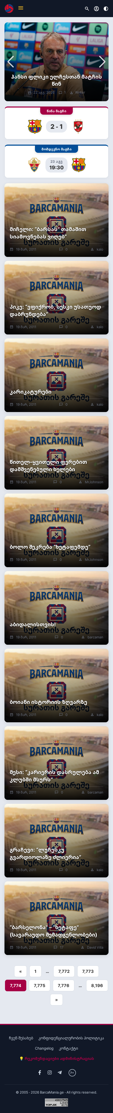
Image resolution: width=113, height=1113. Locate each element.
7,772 (64, 971)
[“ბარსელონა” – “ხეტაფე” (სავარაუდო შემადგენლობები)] (56, 918)
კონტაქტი (68, 1048)
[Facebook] (39, 1072)
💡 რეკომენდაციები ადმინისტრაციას (56, 1058)
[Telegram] (59, 1072)
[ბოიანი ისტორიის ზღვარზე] (56, 685)
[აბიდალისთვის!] (56, 608)
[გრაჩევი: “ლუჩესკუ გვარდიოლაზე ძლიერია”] (56, 840)
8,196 (97, 985)
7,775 (39, 985)
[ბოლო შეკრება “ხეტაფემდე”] (56, 530)
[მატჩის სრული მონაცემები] (56, 123)
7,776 (63, 985)
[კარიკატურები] (56, 375)
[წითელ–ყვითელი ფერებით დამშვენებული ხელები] (56, 453)
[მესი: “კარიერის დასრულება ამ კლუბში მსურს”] (56, 763)
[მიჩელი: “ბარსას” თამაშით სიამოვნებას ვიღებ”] (56, 220)
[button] (21, 8)
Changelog (44, 1048)
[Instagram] (49, 1072)
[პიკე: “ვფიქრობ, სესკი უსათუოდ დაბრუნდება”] (56, 297)
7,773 (88, 971)
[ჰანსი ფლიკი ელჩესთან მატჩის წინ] (56, 61)
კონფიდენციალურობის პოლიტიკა (71, 1037)
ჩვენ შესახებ (21, 1037)
